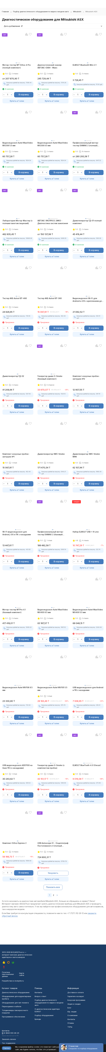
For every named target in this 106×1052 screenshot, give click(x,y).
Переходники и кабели (11, 1006)
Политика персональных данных (8, 974)
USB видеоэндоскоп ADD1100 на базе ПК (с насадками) (17, 766)
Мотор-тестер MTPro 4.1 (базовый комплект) (14, 610)
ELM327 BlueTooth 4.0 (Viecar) (87, 765)
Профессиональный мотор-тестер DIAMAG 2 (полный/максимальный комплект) (86, 144)
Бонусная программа (76, 1000)
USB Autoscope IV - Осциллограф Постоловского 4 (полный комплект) (52, 844)
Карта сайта (21, 974)
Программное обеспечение (13, 1017)
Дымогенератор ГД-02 (13, 376)
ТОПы (69, 1027)
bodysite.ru (19, 981)
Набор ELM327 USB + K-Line (86, 532)
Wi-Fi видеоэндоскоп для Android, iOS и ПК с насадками (16, 533)
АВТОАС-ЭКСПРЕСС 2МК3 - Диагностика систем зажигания (52, 221)
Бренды (38, 1019)
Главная (5, 11)
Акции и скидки (74, 1004)
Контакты (38, 992)
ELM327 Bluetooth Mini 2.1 (84, 65)
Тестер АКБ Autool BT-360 (49, 298)
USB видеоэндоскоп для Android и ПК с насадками (88, 688)
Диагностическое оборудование (15, 992)
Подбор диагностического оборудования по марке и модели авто (41, 11)
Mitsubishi (77, 11)
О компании (72, 1015)
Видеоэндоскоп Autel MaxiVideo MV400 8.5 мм (52, 610)
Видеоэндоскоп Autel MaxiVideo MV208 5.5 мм (17, 144)
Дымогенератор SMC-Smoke (51, 454)
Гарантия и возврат (75, 996)
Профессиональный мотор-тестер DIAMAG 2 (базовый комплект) (50, 533)
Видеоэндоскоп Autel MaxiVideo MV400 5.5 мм (88, 610)
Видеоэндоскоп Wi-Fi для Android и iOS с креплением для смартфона (88, 299)
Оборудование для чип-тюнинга (15, 1003)
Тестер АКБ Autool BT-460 (14, 298)
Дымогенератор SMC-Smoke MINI (86, 455)
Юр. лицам (71, 1012)
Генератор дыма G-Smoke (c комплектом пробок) (51, 766)
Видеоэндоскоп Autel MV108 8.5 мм (17, 688)
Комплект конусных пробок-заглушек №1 (15, 455)
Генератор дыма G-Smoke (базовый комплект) (49, 377)
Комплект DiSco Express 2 (14, 843)
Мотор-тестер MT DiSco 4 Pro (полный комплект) (16, 66)
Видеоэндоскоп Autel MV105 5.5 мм (52, 688)
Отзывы (70, 1023)
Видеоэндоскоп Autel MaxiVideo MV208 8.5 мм (52, 144)
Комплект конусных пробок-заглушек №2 (86, 377)
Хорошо (6, 1048)
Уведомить (53, 873)
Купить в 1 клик (17, 101)
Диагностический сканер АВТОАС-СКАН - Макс (49, 66)
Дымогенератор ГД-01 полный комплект (87, 221)
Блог (69, 1008)
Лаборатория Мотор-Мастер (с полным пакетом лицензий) (17, 221)
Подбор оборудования (44, 1015)
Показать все (53, 887)
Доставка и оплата (75, 992)
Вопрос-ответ (40, 996)
